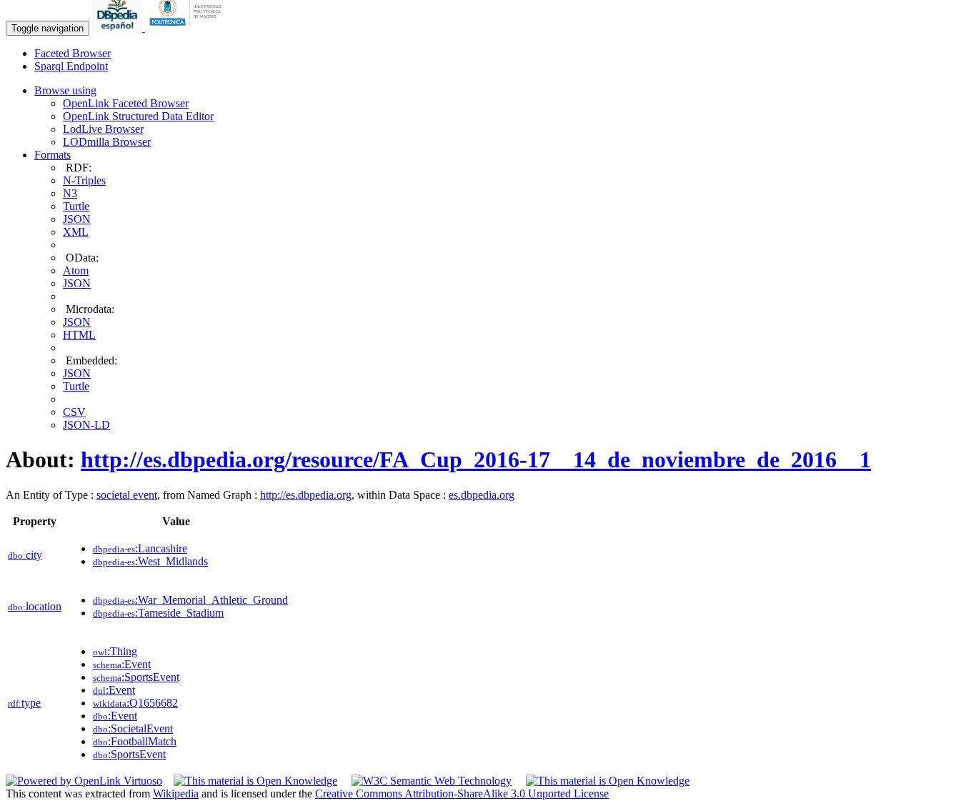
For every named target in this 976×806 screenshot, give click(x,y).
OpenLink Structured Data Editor (138, 116)
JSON (77, 219)
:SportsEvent (136, 677)
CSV (74, 412)
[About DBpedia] (118, 27)
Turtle (76, 206)
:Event (122, 664)
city (25, 555)
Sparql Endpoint (71, 66)
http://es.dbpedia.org (306, 495)
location (34, 606)
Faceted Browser (72, 53)
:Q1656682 (135, 703)
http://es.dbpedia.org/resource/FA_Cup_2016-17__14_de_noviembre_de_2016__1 (476, 459)
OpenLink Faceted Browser (126, 103)
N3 (70, 193)
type (24, 703)
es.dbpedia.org (481, 495)
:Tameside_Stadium (158, 613)
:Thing (115, 651)
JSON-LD (86, 425)
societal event (126, 495)
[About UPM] (188, 27)
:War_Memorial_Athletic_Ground (190, 600)
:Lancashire (140, 548)
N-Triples (84, 180)
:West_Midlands (150, 561)
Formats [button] (52, 155)
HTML (79, 335)
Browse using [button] (65, 90)
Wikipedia (176, 793)
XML (76, 232)
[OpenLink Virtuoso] (84, 781)
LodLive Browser (103, 129)
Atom (76, 270)
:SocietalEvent (133, 728)
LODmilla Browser (107, 142)
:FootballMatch (134, 741)
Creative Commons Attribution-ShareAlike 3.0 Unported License (462, 793)
